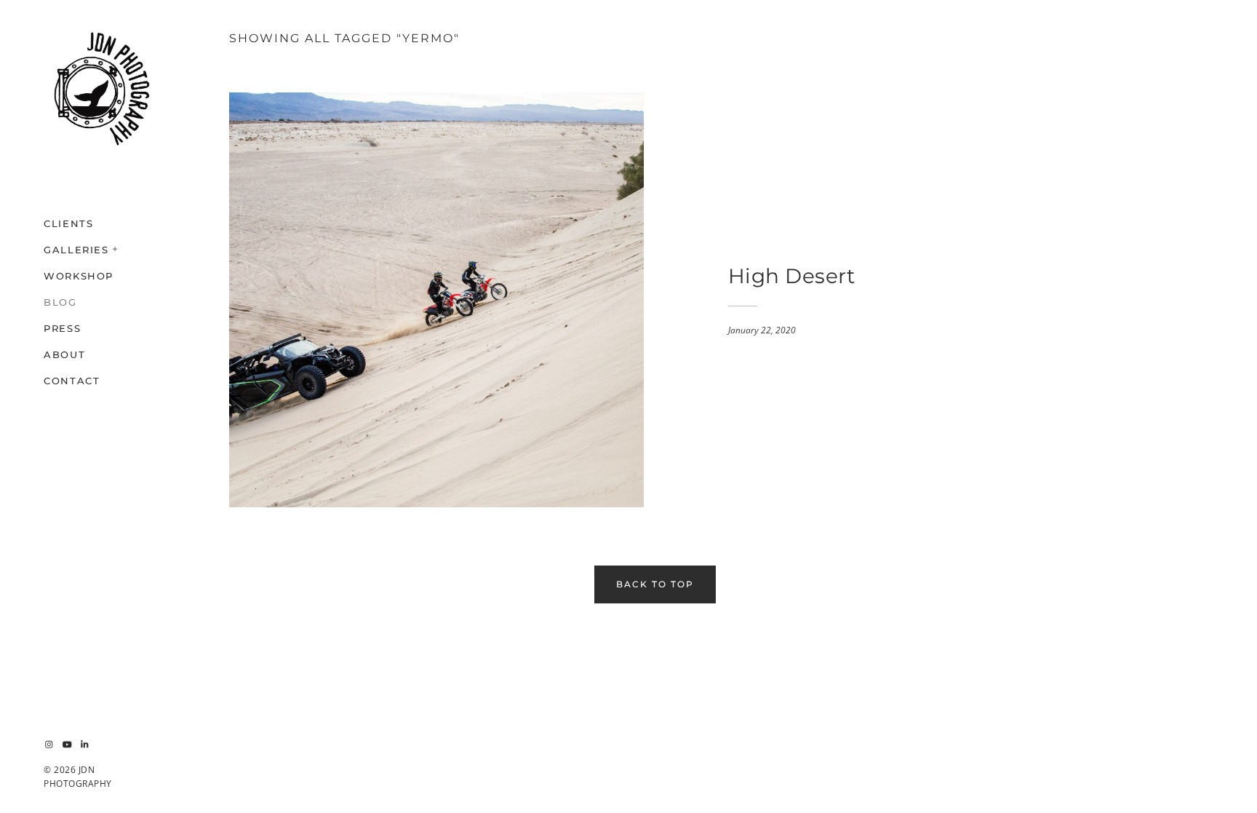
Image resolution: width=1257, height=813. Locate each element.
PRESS (62, 328)
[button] (115, 247)
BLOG (60, 302)
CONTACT (72, 380)
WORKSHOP (78, 276)
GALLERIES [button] (76, 249)
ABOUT (64, 354)
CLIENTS (68, 223)
